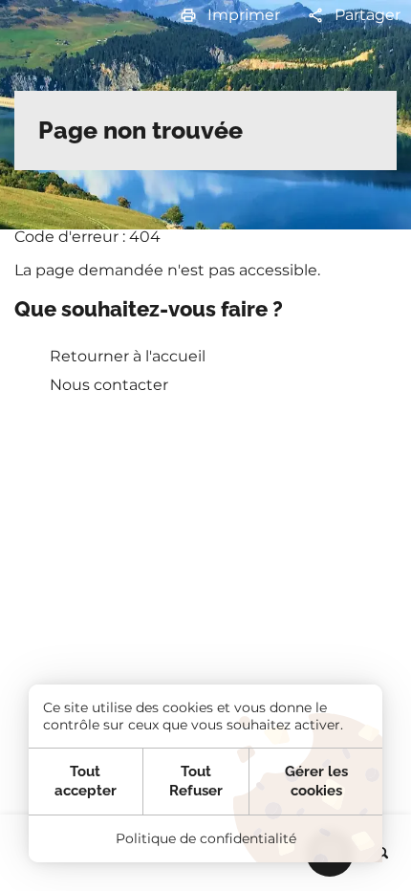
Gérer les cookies (316, 781)
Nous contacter (109, 385)
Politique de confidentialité (206, 838)
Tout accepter (85, 781)
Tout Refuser (196, 781)
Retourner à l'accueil (128, 356)
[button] (229, 16)
